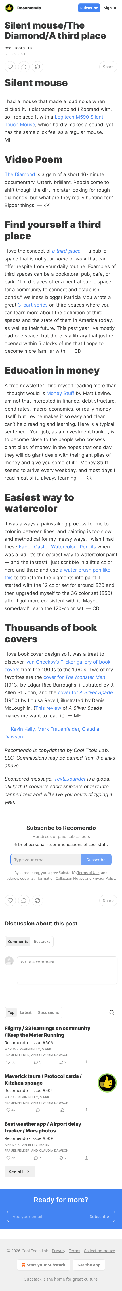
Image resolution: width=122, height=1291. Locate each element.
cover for (54, 677)
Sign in (110, 7)
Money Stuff (60, 393)
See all (16, 1171)
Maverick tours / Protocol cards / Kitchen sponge (43, 1079)
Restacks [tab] (42, 941)
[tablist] (29, 941)
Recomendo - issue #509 (29, 1138)
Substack (32, 1279)
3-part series (33, 305)
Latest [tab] (26, 1012)
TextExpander (70, 779)
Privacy (58, 1250)
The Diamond (20, 174)
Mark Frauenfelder (58, 729)
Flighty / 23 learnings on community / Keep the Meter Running (47, 1031)
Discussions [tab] (48, 1012)
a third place (66, 251)
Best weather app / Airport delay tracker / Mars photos (43, 1127)
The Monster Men (85, 677)
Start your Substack (46, 1265)
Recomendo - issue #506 (29, 1042)
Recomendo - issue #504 (29, 1090)
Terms (74, 1250)
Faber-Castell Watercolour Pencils (57, 547)
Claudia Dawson (54, 1055)
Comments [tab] (18, 941)
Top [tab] (11, 1012)
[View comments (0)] (24, 66)
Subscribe (89, 7)
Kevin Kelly (23, 729)
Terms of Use (88, 872)
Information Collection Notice (59, 878)
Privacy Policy (103, 878)
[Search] (111, 1012)
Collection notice (99, 1250)
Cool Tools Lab (18, 48)
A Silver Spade (96, 692)
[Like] (10, 66)
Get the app (88, 1265)
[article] (61, 1045)
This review (48, 708)
